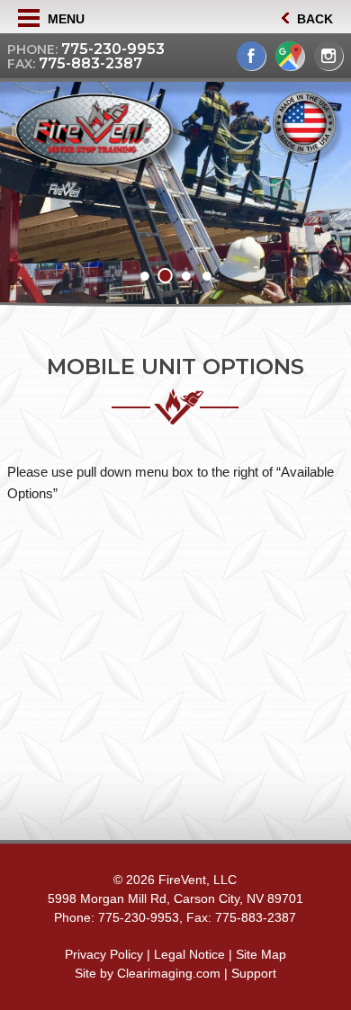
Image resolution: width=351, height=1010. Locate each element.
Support (253, 973)
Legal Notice (189, 954)
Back (313, 19)
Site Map (261, 954)
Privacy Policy (104, 954)
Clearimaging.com (168, 973)
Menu (64, 19)
